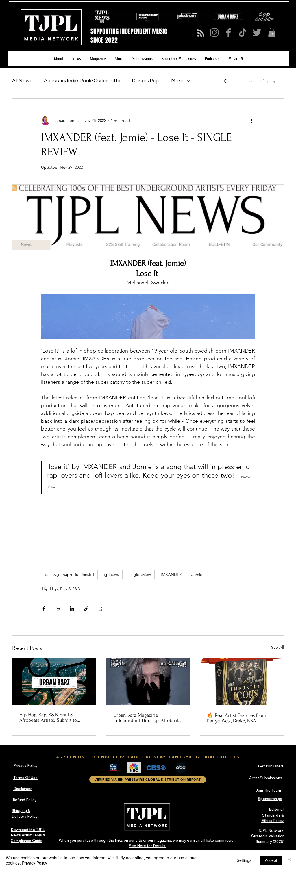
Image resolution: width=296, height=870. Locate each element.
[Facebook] (228, 32)
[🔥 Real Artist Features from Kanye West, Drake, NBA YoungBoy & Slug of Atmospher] (242, 681)
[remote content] (148, 528)
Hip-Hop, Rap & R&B (61, 588)
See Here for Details (147, 845)
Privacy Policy (34, 863)
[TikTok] (242, 32)
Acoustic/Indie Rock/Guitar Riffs (82, 81)
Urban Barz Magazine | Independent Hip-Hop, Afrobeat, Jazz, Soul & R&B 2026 (146, 717)
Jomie (196, 574)
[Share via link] (86, 608)
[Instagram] (214, 32)
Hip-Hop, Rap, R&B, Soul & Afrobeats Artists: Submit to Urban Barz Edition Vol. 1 (48, 717)
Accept (271, 860)
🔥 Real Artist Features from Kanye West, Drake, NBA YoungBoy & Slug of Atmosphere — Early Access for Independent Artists (241, 718)
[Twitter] (256, 32)
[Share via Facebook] (44, 608)
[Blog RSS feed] (200, 33)
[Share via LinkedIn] (72, 608)
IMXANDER (171, 574)
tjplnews (111, 574)
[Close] (289, 860)
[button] (271, 32)
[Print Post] (100, 608)
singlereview (140, 574)
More (177, 81)
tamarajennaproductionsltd (69, 574)
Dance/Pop (146, 81)
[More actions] (251, 120)
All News (22, 81)
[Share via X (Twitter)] (58, 608)
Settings (244, 860)
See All (277, 647)
